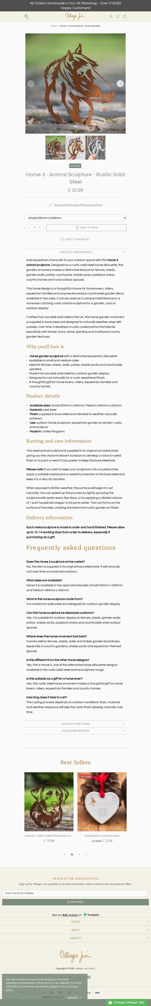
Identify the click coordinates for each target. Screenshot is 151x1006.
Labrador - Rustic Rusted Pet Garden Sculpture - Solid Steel (49, 835)
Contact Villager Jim (128, 1002)
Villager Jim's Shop (75, 16)
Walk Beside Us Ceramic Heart (102, 835)
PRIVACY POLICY (53, 997)
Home (54, 26)
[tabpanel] (49, 812)
